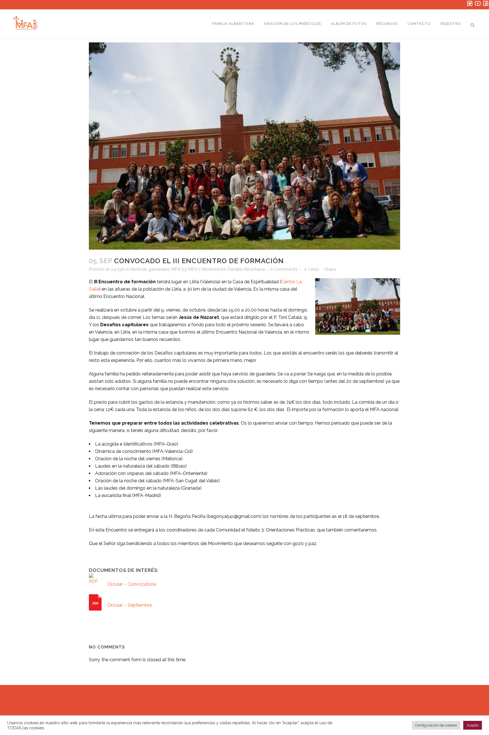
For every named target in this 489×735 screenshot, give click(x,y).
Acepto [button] (473, 725)
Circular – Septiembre (129, 605)
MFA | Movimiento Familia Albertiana (226, 269)
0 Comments (284, 269)
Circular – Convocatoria (131, 584)
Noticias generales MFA (155, 269)
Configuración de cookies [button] (436, 725)
